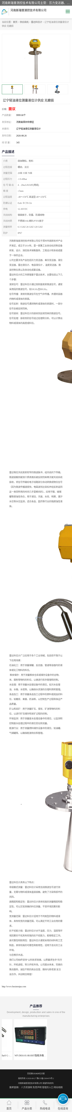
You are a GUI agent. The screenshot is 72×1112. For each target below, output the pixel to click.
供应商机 (24, 22)
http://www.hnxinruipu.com (14, 986)
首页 (15, 22)
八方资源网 (26, 1087)
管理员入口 (47, 1087)
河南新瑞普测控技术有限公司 (30, 1083)
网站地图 (58, 1087)
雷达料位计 (36, 22)
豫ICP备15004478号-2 (45, 1078)
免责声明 (37, 1087)
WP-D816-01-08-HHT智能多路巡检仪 (20, 1055)
